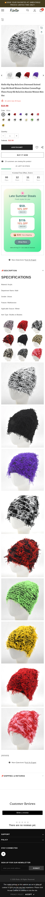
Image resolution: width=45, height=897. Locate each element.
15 (6, 161)
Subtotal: (4, 140)
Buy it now (22, 155)
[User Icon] (34, 10)
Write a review (22, 813)
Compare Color (36, 63)
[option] (22, 46)
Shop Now (22, 242)
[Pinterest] (3, 854)
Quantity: (4, 131)
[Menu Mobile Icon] (2, 10)
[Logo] (14, 10)
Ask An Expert (30, 260)
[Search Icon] (27, 10)
